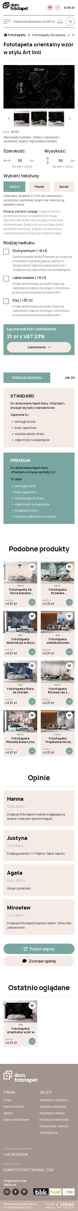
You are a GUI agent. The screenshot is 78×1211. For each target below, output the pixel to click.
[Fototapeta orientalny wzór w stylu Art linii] (20, 1011)
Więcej (32, 602)
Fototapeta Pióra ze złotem (20, 690)
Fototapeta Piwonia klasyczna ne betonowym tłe (20, 740)
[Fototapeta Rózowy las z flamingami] (58, 672)
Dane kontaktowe (16, 1119)
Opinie (8, 1113)
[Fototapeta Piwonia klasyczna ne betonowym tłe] (20, 721)
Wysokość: (55, 151)
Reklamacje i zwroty (54, 1126)
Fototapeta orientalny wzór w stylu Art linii (20, 1030)
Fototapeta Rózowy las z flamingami (57, 690)
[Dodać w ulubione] (32, 566)
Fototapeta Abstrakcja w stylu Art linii (20, 640)
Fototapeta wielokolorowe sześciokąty (58, 640)
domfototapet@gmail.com (28, 1169)
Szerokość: (14, 151)
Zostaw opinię (42, 961)
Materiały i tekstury (53, 1100)
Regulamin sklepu (52, 1113)
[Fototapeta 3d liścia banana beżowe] (20, 573)
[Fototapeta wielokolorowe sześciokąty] (58, 622)
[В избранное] (50, 7)
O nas (7, 1100)
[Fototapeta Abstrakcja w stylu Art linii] (20, 622)
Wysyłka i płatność (53, 1106)
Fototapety (16, 35)
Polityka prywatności (54, 1119)
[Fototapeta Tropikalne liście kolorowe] (58, 721)
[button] (8, 118)
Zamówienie (37, 347)
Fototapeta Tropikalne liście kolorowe (57, 740)
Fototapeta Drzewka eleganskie (58, 591)
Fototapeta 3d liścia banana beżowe (20, 591)
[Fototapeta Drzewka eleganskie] (58, 573)
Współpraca (48, 1132)
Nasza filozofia (13, 1106)
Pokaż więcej (42, 948)
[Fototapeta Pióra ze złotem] (20, 672)
